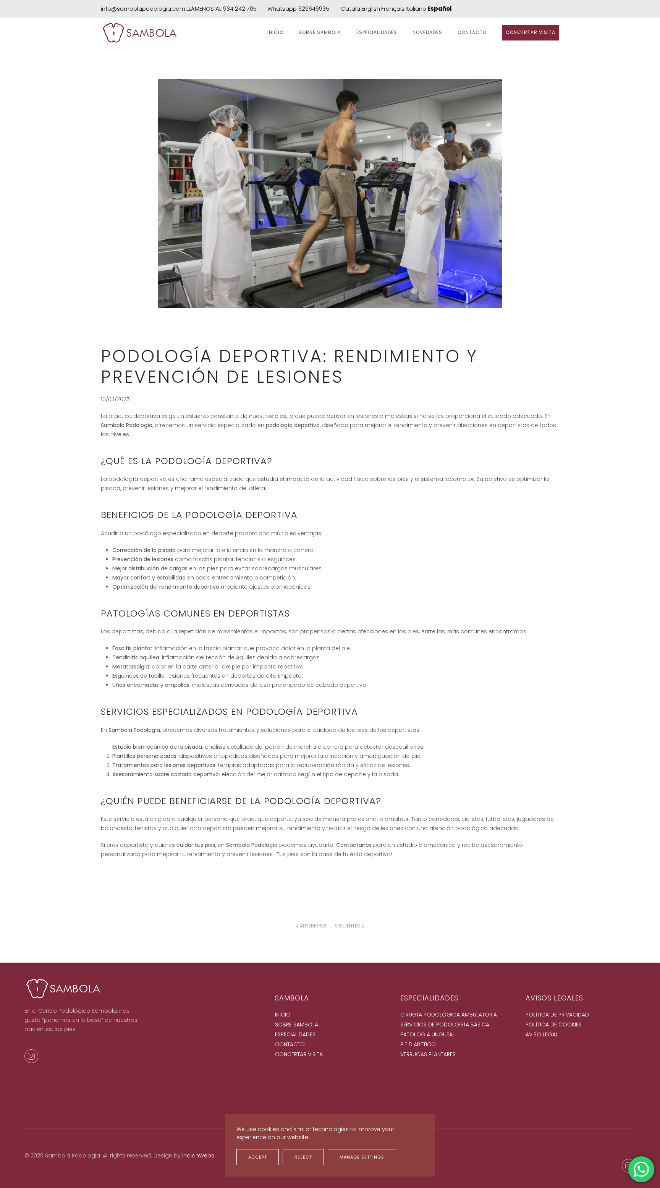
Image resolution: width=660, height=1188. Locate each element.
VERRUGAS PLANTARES (428, 1054)
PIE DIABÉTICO (418, 1044)
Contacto (472, 32)
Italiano (416, 9)
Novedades (427, 32)
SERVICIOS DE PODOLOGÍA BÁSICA (444, 1024)
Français (392, 9)
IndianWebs (198, 1155)
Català (350, 9)
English (370, 9)
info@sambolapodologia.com (143, 9)
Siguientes (347, 926)
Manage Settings (362, 1157)
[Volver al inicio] (140, 33)
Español (439, 9)
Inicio (275, 32)
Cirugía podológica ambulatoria (448, 1014)
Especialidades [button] (376, 32)
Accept (257, 1157)
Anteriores (313, 926)
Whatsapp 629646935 (298, 9)
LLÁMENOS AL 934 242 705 (221, 9)
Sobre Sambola (320, 32)
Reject (303, 1157)
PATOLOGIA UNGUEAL (427, 1034)
